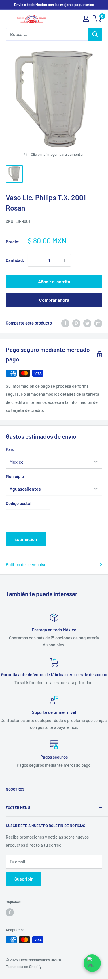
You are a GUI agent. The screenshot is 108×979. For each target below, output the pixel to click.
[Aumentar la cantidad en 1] (64, 260)
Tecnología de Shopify (23, 966)
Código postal (18, 503)
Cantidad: (15, 260)
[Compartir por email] (98, 322)
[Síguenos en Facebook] (10, 912)
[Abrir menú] (9, 19)
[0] (97, 18)
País (10, 449)
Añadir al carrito (54, 281)
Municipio (15, 476)
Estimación (25, 539)
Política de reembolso (26, 564)
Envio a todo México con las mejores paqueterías (54, 4)
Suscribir (23, 879)
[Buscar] (95, 34)
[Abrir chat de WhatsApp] (92, 963)
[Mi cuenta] (86, 19)
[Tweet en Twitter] (87, 322)
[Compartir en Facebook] (65, 322)
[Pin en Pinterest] (76, 322)
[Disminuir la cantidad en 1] (34, 260)
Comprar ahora (54, 300)
